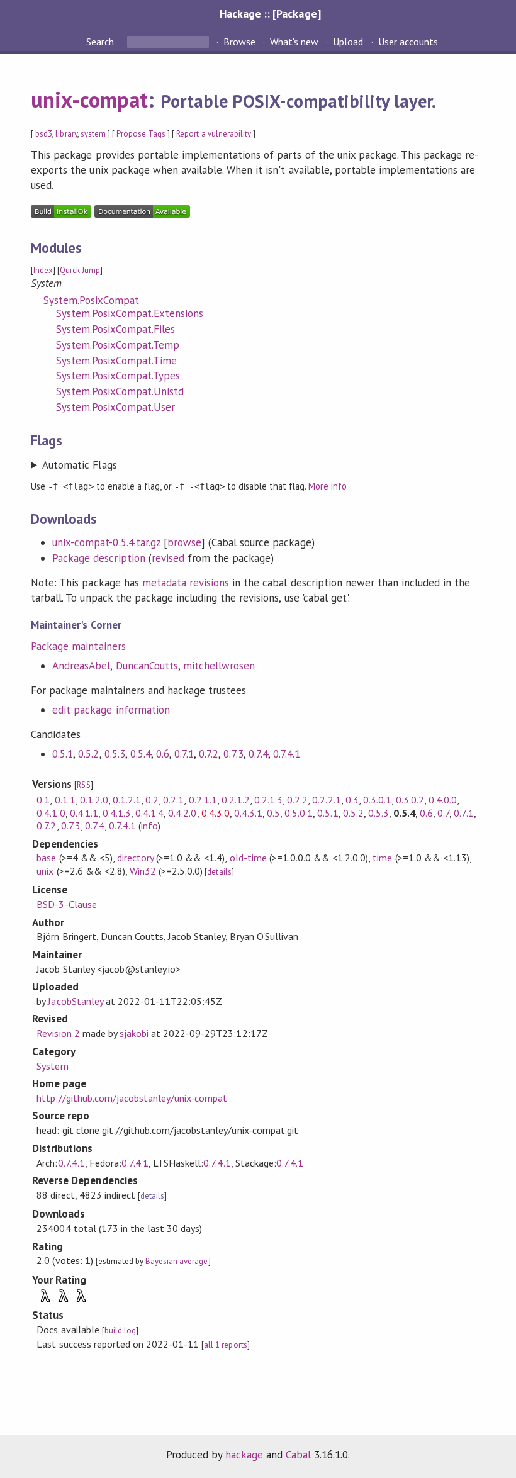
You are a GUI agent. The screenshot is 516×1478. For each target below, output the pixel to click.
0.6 (162, 754)
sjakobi (134, 1033)
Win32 (143, 871)
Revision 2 (57, 1033)
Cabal (298, 1455)
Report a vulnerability (213, 133)
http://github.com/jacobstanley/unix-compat (131, 1098)
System (52, 1066)
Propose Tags (140, 133)
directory (135, 857)
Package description (98, 558)
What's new (294, 41)
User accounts (408, 41)
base (46, 857)
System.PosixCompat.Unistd (120, 391)
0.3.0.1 (377, 799)
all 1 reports (225, 1345)
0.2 (152, 799)
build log (120, 1330)
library (66, 133)
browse (184, 542)
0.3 (352, 799)
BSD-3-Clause (66, 904)
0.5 (273, 813)
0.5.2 (88, 754)
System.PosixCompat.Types (118, 376)
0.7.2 (208, 754)
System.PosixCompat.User (115, 407)
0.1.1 (65, 799)
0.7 (443, 813)
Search (101, 41)
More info (327, 486)
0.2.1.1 (203, 799)
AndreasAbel (81, 666)
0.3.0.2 (410, 799)
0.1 (43, 799)
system (93, 133)
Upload (348, 41)
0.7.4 (258, 754)
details (219, 871)
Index (43, 270)
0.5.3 (114, 754)
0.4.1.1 (84, 813)
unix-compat (89, 99)
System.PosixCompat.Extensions (129, 313)
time (382, 857)
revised (168, 558)
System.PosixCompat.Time (116, 360)
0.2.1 (173, 799)
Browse (239, 41)
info (149, 825)
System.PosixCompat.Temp (117, 345)
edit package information (111, 710)
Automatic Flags (79, 465)
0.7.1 (184, 754)
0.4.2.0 (182, 813)
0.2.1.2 (236, 799)
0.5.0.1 (298, 813)
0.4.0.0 (443, 799)
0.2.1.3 (268, 799)
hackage (244, 1455)
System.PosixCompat (90, 300)
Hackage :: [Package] (270, 13)
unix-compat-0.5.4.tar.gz (106, 542)
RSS (83, 785)
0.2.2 (297, 799)
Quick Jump (79, 270)
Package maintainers (78, 646)
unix (44, 871)
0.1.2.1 (127, 799)
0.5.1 (62, 754)
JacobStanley (75, 1001)
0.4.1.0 (50, 813)
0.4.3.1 (248, 813)
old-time (248, 857)
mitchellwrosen (219, 666)
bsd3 (43, 133)
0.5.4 (140, 754)
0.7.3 (233, 754)
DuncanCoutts (147, 666)
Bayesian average (176, 1261)
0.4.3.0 (215, 813)
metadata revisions (185, 583)
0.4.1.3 (117, 813)
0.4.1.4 (149, 813)
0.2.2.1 (326, 799)
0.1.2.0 (94, 799)
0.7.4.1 (286, 754)
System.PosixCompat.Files (115, 329)
